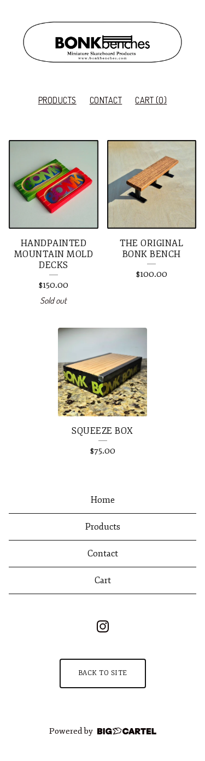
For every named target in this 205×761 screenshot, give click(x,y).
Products (57, 100)
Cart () (151, 100)
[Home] (102, 42)
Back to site (102, 673)
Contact (106, 100)
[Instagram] (103, 626)
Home (103, 500)
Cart (103, 580)
